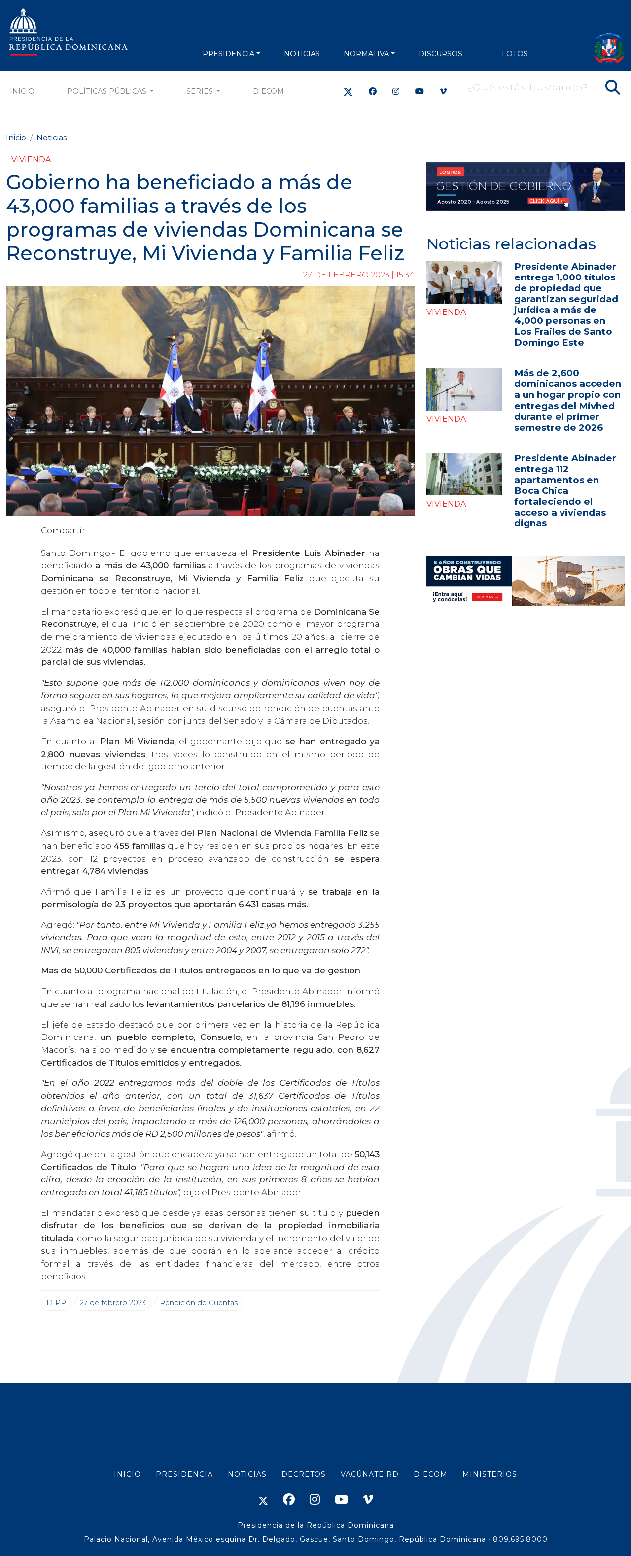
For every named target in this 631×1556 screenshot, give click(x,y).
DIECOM (268, 91)
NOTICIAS (302, 53)
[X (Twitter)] (348, 91)
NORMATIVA (366, 53)
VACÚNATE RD (370, 1474)
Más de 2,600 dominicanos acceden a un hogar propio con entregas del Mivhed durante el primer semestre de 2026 (567, 400)
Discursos (440, 53)
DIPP (56, 1302)
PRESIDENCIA (228, 53)
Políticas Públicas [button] (107, 91)
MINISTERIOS (489, 1474)
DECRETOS (303, 1474)
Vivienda (31, 159)
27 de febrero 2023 (113, 1302)
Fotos (515, 53)
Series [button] (200, 91)
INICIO (127, 1474)
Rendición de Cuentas (199, 1302)
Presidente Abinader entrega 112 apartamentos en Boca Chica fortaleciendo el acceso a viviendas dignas (565, 490)
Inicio (22, 91)
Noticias (51, 137)
